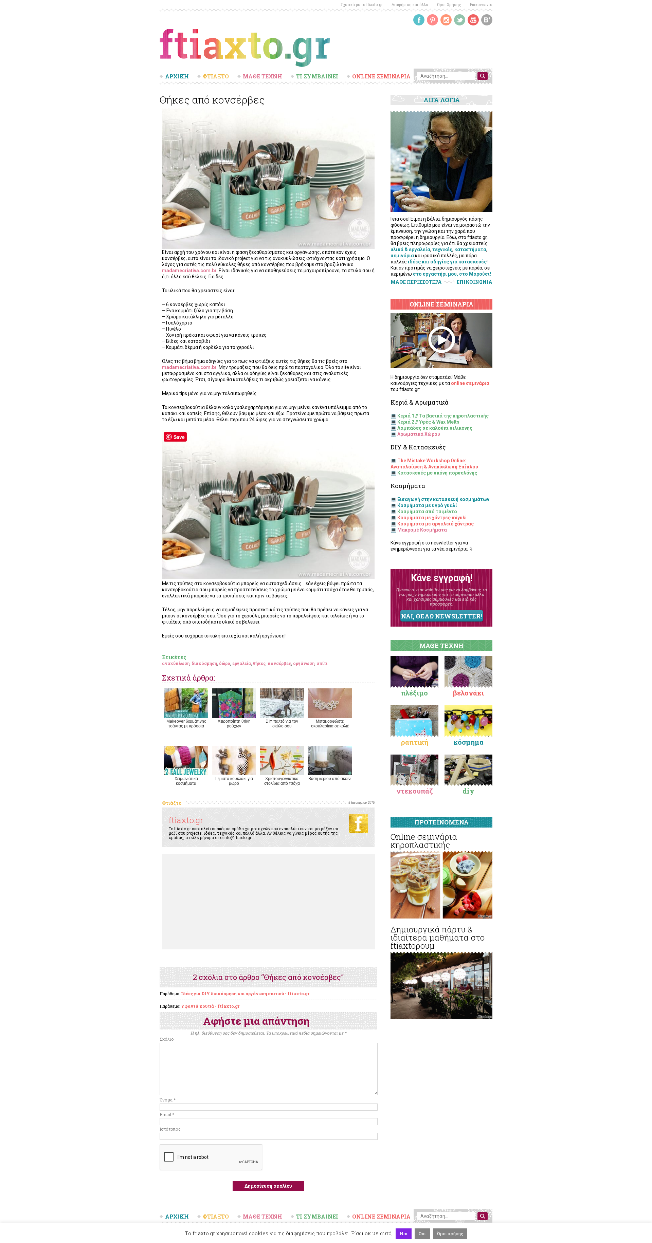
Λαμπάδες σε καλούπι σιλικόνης (434, 428)
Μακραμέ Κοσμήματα (422, 530)
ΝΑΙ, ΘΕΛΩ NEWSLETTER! (441, 616)
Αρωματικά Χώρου (418, 434)
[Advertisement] (268, 901)
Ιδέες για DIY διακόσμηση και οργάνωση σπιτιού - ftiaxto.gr (245, 993)
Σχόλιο (167, 1039)
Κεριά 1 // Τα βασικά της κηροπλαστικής (443, 416)
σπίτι (321, 663)
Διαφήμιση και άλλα (410, 4)
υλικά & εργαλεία (410, 249)
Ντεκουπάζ (414, 790)
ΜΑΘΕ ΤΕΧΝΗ (262, 76)
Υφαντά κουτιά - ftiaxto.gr (210, 1006)
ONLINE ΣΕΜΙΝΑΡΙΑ (381, 76)
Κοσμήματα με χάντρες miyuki (432, 517)
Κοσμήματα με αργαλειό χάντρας (435, 523)
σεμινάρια (402, 255)
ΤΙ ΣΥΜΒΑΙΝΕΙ (317, 76)
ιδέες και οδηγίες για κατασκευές (447, 261)
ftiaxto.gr (186, 820)
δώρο (224, 663)
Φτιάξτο (171, 803)
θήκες (259, 663)
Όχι (422, 1233)
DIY (468, 790)
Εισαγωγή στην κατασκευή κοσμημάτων (443, 499)
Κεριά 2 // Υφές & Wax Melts (428, 422)
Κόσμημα (468, 742)
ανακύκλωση (175, 663)
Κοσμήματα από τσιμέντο (427, 511)
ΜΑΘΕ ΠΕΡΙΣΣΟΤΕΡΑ (416, 282)
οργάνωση (303, 663)
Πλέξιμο (414, 692)
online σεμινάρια (470, 383)
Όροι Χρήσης (449, 4)
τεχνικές (442, 249)
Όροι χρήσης (450, 1233)
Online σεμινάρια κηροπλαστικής (424, 840)
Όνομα (168, 1099)
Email (167, 1114)
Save (179, 436)
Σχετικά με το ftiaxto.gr (362, 4)
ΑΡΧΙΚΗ (177, 76)
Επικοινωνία (481, 4)
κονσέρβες (279, 663)
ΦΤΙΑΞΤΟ (216, 76)
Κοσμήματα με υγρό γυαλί (427, 505)
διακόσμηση (204, 663)
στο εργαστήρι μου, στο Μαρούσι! (452, 274)
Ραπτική (414, 742)
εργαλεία (241, 663)
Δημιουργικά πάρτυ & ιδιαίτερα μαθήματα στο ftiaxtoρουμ (438, 937)
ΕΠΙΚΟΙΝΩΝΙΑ (474, 282)
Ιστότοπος (170, 1129)
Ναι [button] (404, 1233)
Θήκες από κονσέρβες (212, 99)
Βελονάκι (468, 692)
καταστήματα (470, 249)
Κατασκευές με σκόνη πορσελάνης (437, 473)
